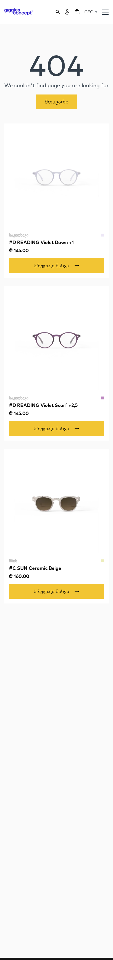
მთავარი (56, 101)
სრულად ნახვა (51, 265)
